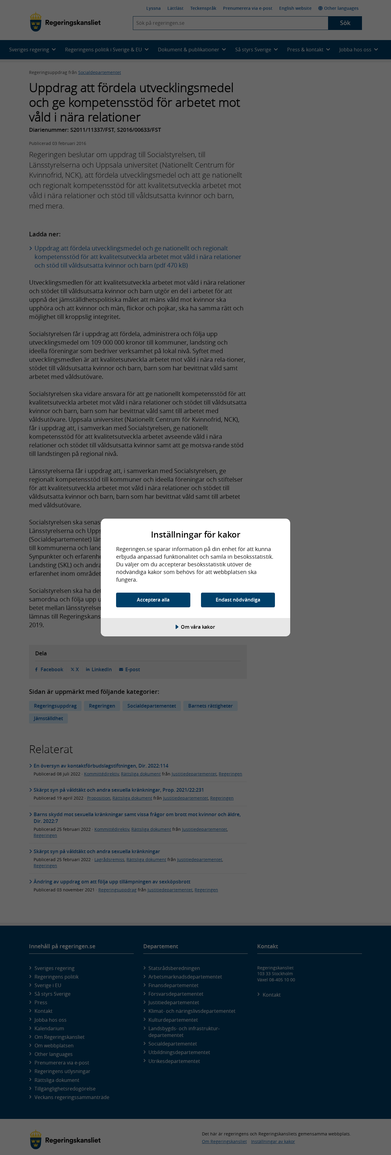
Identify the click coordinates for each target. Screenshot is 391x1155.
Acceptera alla (153, 599)
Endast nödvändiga (238, 599)
